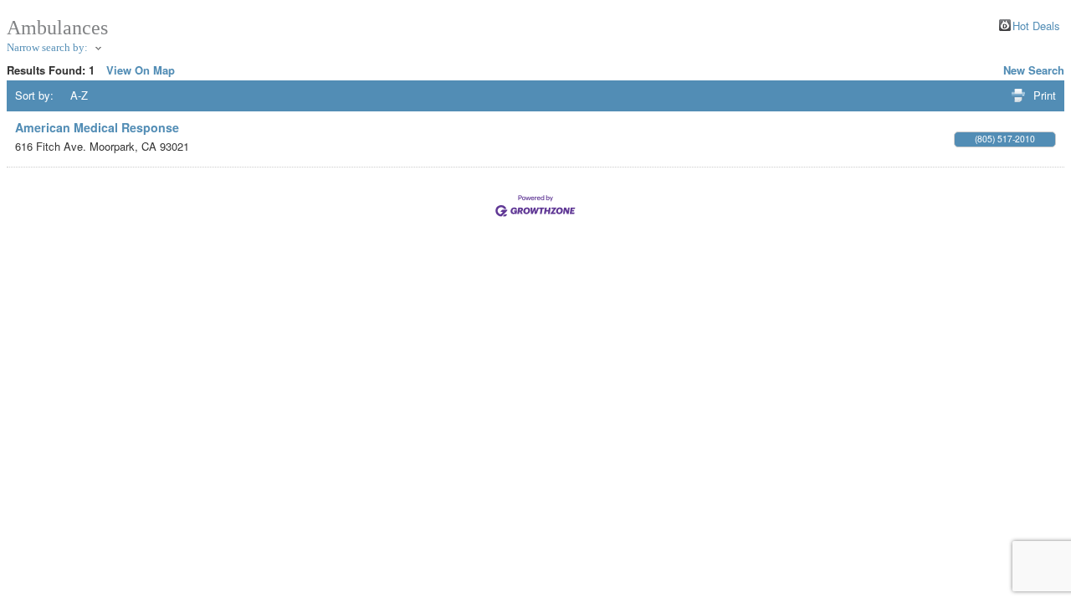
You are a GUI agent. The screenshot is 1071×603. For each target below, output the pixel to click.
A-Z (79, 95)
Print (1044, 95)
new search (1033, 70)
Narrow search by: (47, 47)
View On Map (140, 70)
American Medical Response (97, 127)
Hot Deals (1036, 25)
